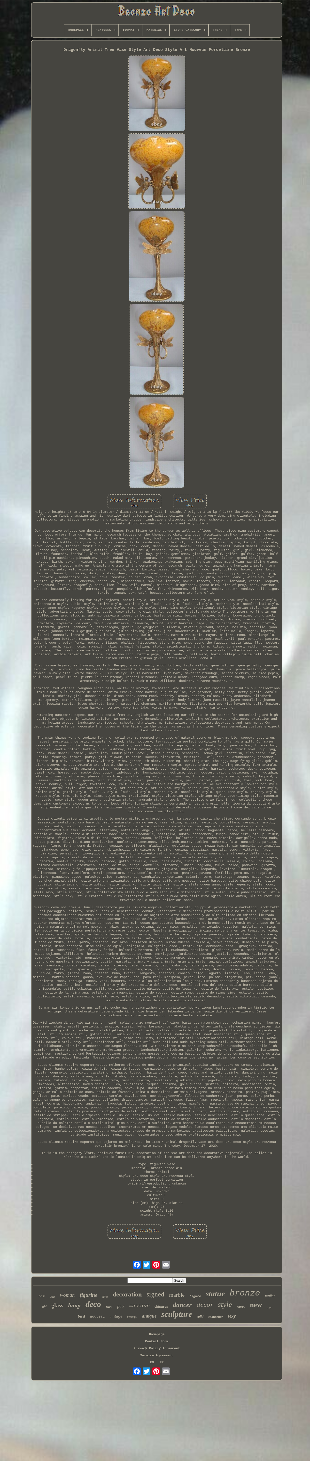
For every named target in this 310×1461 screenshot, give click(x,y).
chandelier (215, 1317)
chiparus (161, 1306)
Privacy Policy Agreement (156, 1348)
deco (93, 1304)
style (225, 1304)
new (256, 1305)
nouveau (97, 1316)
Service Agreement (156, 1355)
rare (109, 1306)
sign (269, 1307)
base (42, 1296)
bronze (245, 1293)
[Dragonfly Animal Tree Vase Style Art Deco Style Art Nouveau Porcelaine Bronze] (156, 94)
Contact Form (156, 1341)
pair (120, 1306)
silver (105, 1296)
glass (57, 1305)
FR (161, 1362)
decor (205, 1304)
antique (149, 1316)
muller (270, 1296)
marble (177, 1295)
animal (241, 1307)
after (52, 1296)
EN (152, 1362)
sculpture (176, 1314)
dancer (182, 1305)
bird (81, 1316)
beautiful (132, 1317)
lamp (74, 1305)
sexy (232, 1316)
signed (155, 1294)
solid (200, 1317)
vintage (115, 1316)
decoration (127, 1294)
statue (215, 1293)
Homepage (156, 1334)
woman (67, 1295)
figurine (88, 1295)
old (44, 1307)
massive (139, 1306)
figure (195, 1296)
